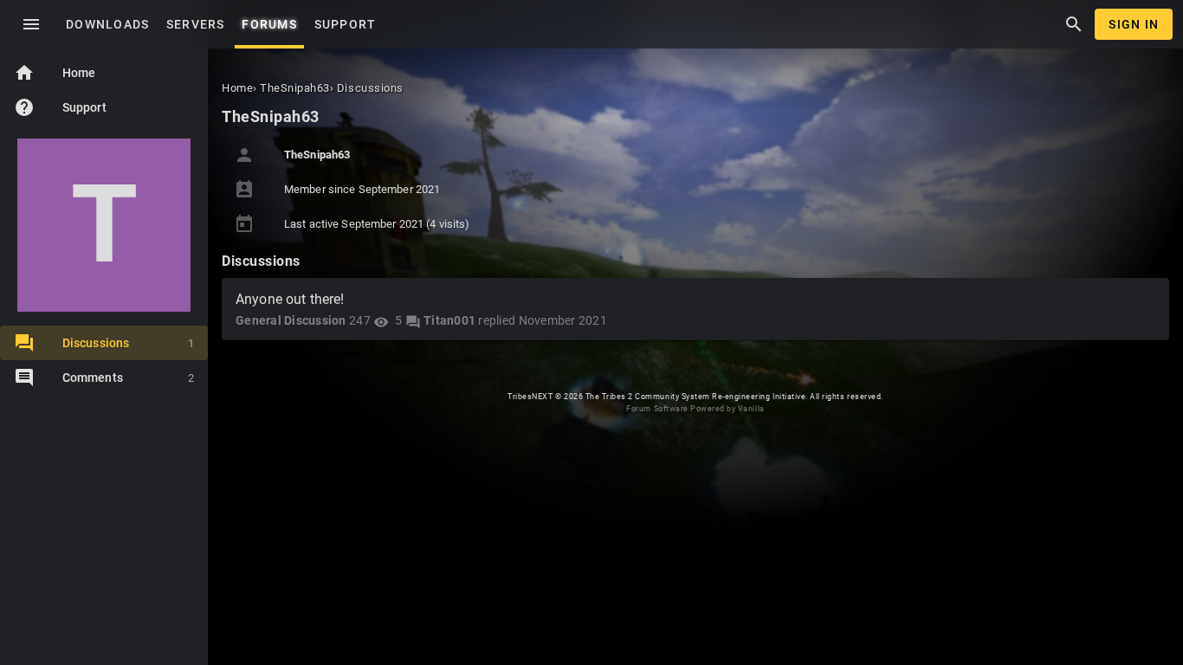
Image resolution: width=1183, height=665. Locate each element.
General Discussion (291, 320)
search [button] (1073, 24)
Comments (128, 377)
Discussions (128, 343)
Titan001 (449, 320)
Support (60, 107)
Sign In (1134, 24)
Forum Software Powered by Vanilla (695, 408)
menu (31, 24)
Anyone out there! (290, 299)
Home (54, 72)
